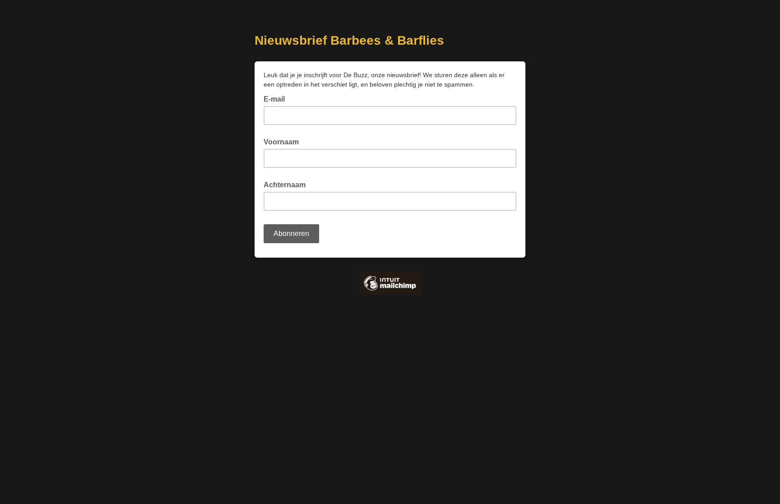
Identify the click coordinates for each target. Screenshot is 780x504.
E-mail (277, 98)
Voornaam (281, 142)
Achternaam (285, 185)
